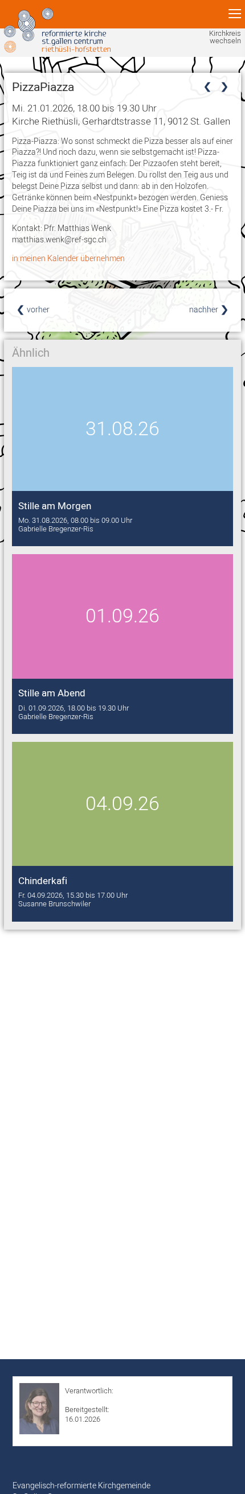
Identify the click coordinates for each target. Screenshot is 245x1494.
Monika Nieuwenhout (99, 1400)
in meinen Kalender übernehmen (68, 258)
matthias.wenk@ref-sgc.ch (59, 239)
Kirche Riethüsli (121, 120)
